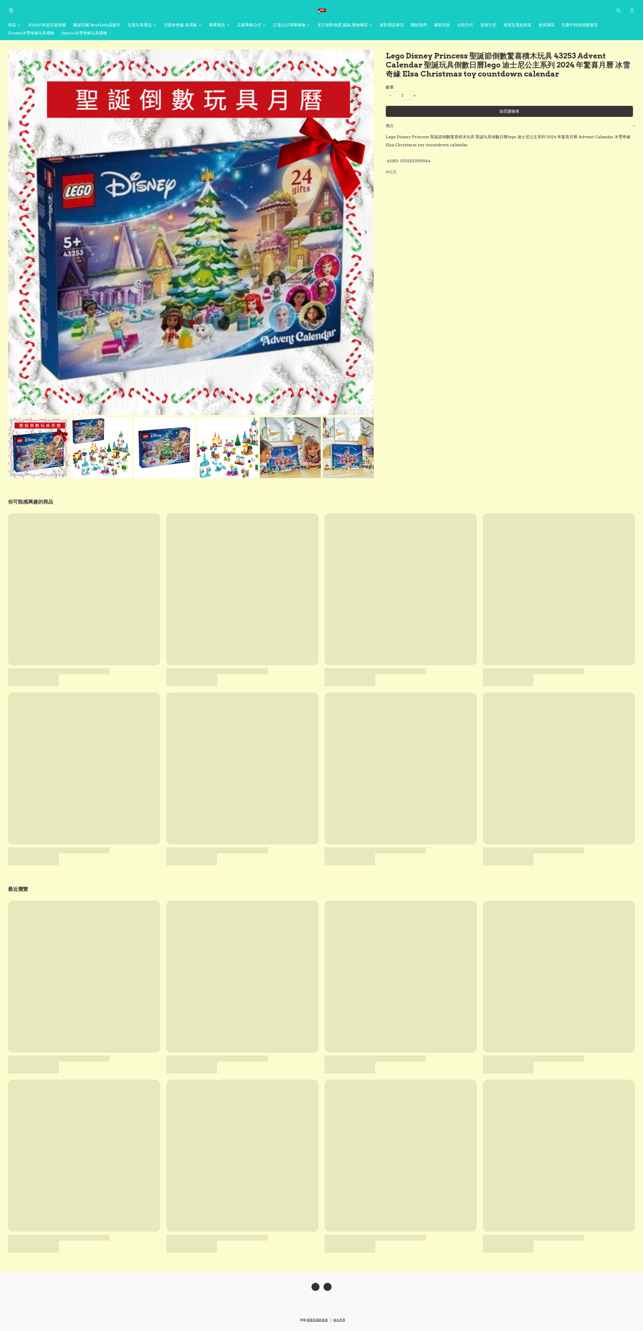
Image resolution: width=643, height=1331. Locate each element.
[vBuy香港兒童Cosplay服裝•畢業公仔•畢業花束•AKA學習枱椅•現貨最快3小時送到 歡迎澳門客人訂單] (321, 10)
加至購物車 (509, 111)
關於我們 (419, 25)
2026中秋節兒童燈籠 (47, 25)
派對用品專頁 (392, 25)
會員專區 (547, 25)
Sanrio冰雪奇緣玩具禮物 (84, 33)
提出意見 (339, 1320)
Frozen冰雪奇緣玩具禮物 (31, 33)
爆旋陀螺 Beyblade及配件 (97, 25)
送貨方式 (488, 25)
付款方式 (465, 25)
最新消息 (442, 25)
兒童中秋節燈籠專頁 (580, 25)
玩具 (393, 172)
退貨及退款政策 (517, 25)
